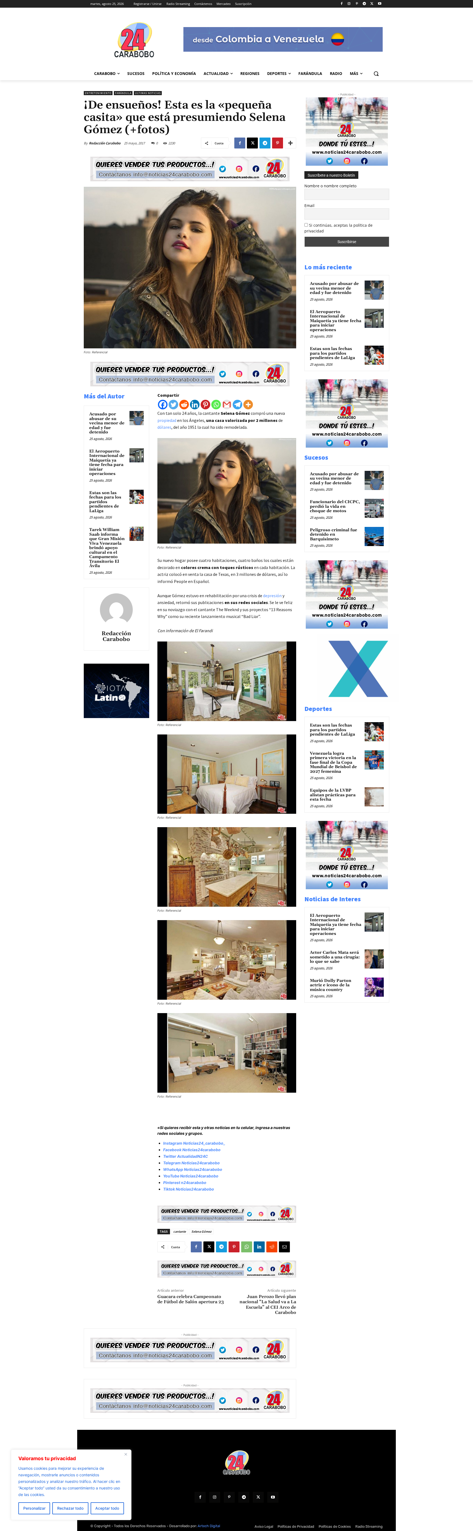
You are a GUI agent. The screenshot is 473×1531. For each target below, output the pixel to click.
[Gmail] (227, 404)
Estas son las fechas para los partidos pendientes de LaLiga (105, 502)
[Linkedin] (195, 404)
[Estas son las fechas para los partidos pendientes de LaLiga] (136, 497)
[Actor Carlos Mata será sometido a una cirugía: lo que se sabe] (374, 959)
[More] (290, 143)
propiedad (166, 420)
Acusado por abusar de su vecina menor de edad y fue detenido (107, 423)
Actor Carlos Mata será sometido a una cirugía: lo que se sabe (335, 957)
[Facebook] (341, 4)
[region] (71, 1485)
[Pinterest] (357, 4)
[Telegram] (364, 4)
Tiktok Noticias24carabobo (188, 1189)
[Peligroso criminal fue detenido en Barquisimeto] (374, 536)
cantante (179, 1231)
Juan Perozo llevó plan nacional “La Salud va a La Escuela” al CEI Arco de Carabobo (268, 1304)
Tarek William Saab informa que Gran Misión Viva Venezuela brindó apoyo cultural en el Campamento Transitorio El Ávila (107, 547)
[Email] (284, 1246)
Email (309, 205)
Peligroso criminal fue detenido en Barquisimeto (333, 534)
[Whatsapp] (216, 404)
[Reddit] (184, 404)
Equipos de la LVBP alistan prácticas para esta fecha (333, 795)
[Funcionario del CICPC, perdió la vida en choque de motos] (374, 508)
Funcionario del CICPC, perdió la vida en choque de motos (335, 506)
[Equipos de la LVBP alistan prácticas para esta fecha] (374, 796)
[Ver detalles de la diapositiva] (358, 701)
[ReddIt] (271, 1246)
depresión (272, 595)
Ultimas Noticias (148, 93)
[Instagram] (349, 4)
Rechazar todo (70, 1508)
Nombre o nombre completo (330, 185)
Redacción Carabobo (104, 143)
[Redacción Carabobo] (116, 609)
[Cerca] (125, 1454)
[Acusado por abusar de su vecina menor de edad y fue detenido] (136, 418)
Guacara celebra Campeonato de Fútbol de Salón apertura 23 (190, 1299)
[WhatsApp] (246, 1246)
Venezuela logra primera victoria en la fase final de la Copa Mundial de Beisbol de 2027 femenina (333, 762)
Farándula (123, 93)
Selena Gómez (201, 1231)
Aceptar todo (107, 1508)
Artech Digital (209, 1526)
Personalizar (34, 1508)
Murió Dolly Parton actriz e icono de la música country (330, 985)
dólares (164, 427)
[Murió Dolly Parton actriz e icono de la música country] (374, 987)
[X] (372, 4)
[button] (376, 73)
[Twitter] (173, 404)
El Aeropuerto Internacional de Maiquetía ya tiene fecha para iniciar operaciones (107, 463)
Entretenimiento (98, 93)
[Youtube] (379, 4)
